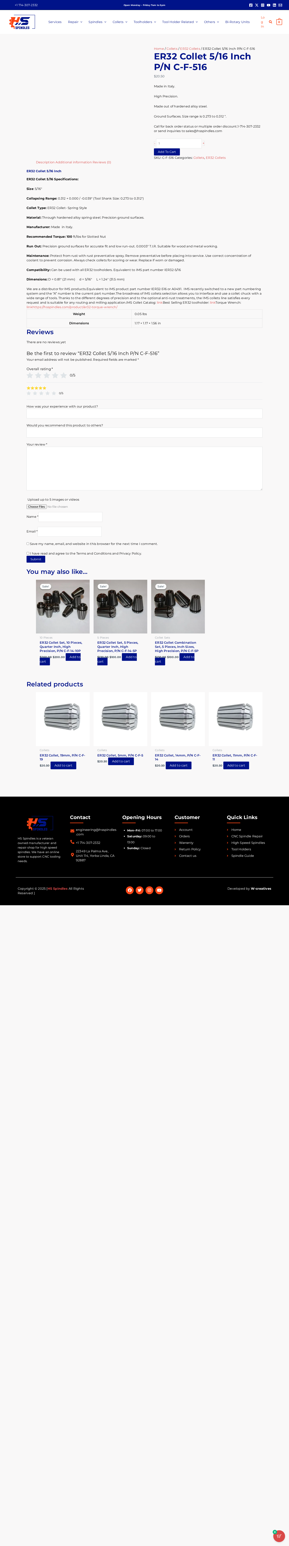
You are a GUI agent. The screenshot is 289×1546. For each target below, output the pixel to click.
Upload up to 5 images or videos (53, 499)
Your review (37, 444)
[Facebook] (251, 5)
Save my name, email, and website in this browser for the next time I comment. (94, 544)
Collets (172, 49)
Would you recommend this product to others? (65, 425)
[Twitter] (257, 5)
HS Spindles (58, 888)
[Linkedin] (274, 5)
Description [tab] (45, 162)
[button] (26, 5)
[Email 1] (280, 5)
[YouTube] (268, 5)
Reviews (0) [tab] (102, 162)
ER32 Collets (190, 49)
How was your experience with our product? (62, 406)
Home (159, 49)
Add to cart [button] (63, 765)
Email (32, 532)
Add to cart (167, 152)
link (160, 302)
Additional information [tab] (73, 162)
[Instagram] (262, 5)
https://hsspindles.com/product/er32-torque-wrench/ (74, 307)
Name (32, 517)
